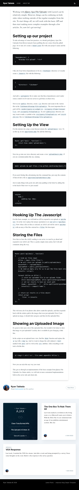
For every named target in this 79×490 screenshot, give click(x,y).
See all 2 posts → (20, 436)
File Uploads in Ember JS (20, 430)
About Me (26, 3)
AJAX (20, 411)
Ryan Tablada (8, 3)
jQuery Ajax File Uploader (36, 11)
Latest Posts (50, 482)
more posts (19, 389)
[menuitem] (18, 3)
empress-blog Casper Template (66, 482)
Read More (71, 387)
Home (19, 3)
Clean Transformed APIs (20, 423)
